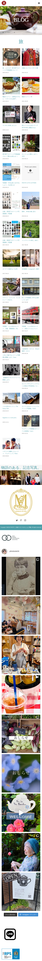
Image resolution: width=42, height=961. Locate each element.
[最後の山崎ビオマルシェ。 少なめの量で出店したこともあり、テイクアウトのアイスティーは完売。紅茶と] (21, 694)
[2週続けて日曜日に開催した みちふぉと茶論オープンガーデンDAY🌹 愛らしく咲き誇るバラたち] (21, 813)
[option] (11, 477)
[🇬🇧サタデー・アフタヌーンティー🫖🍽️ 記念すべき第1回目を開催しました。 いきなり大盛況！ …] (21, 615)
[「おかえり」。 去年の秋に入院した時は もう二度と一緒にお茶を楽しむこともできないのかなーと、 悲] (21, 852)
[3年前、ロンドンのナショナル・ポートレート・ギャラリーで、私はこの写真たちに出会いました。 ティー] (21, 576)
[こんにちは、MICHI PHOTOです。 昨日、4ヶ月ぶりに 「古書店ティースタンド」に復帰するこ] (21, 655)
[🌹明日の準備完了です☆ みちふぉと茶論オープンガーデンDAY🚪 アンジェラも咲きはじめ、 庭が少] (21, 892)
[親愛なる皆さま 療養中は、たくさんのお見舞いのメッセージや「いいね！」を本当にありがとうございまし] (21, 734)
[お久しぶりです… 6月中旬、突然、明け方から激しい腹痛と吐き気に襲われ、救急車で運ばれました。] (21, 773)
